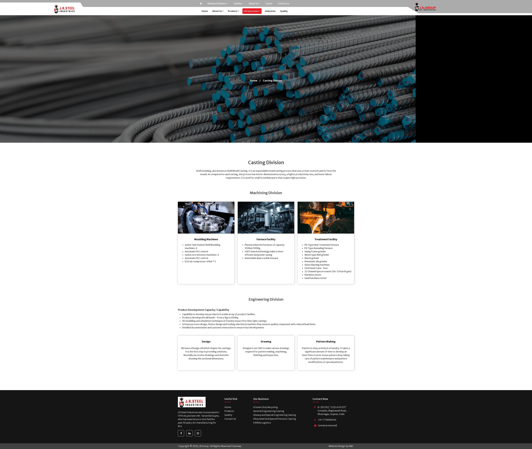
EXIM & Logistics (262, 422)
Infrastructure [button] (251, 11)
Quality (284, 11)
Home (205, 11)
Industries (270, 11)
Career (269, 3)
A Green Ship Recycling (265, 407)
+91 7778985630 (327, 419)
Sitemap (236, 446)
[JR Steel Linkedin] (189, 433)
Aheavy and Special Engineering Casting (274, 415)
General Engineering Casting (268, 411)
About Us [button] (253, 3)
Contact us (283, 3)
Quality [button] (237, 3)
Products (229, 411)
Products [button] (232, 11)
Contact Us (230, 418)
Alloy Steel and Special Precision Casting (274, 418)
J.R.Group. (204, 446)
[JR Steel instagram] (198, 433)
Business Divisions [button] (217, 3)
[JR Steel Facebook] (181, 433)
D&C (351, 446)
